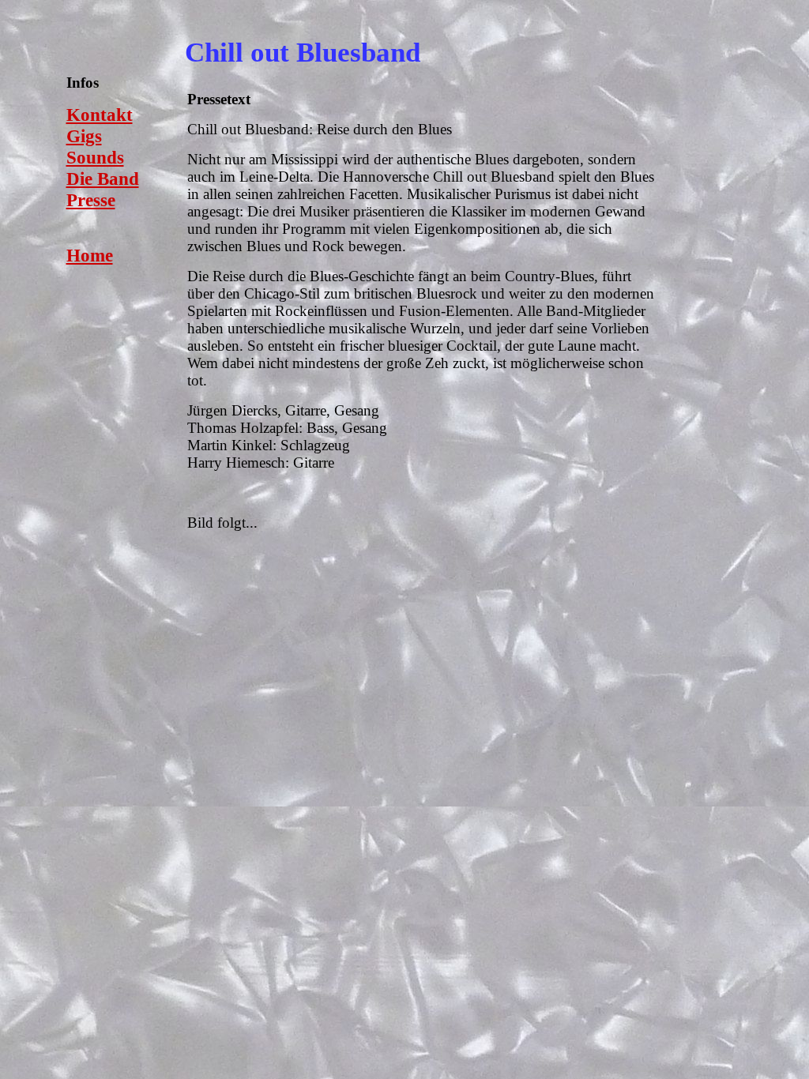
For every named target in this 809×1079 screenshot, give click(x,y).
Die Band (102, 178)
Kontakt (99, 114)
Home (89, 255)
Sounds (95, 157)
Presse (90, 200)
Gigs (84, 136)
